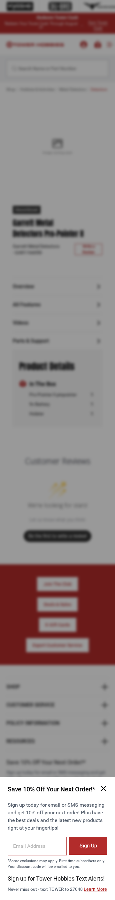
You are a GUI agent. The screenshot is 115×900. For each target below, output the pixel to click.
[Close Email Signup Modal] (103, 788)
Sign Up (88, 846)
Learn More (95, 889)
